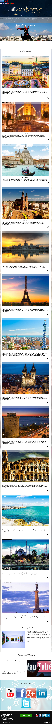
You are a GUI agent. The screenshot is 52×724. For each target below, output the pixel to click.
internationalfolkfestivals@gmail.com (9, 719)
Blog (2, 21)
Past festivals (34, 18)
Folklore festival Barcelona (7, 318)
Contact (48, 18)
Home (1, 18)
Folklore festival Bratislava (7, 56)
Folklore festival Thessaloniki (8, 406)
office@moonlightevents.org (8, 718)
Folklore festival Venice (6, 144)
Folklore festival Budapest (7, 231)
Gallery (22, 18)
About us (17, 18)
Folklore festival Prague (6, 362)
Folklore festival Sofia (6, 102)
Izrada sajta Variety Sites (46, 722)
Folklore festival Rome (6, 451)
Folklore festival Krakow (7, 187)
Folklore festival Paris (6, 274)
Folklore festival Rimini (6, 495)
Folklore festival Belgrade (7, 582)
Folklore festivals (9, 18)
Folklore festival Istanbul (7, 539)
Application (41, 18)
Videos (27, 18)
